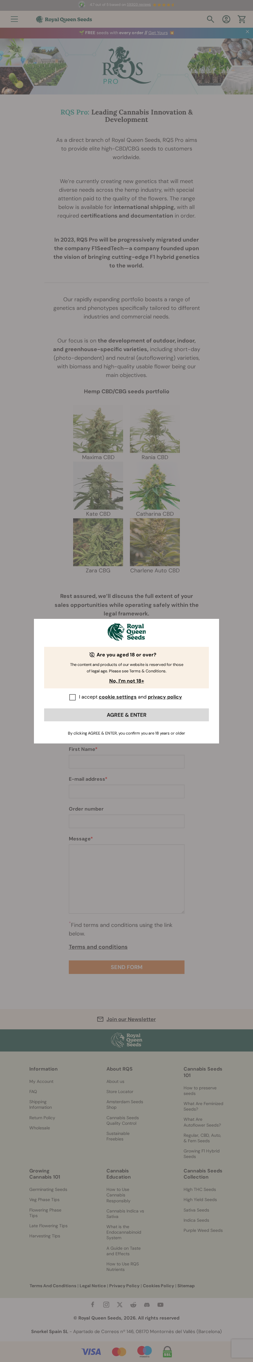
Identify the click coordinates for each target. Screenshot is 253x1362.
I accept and (130, 697)
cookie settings (118, 697)
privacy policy (165, 697)
